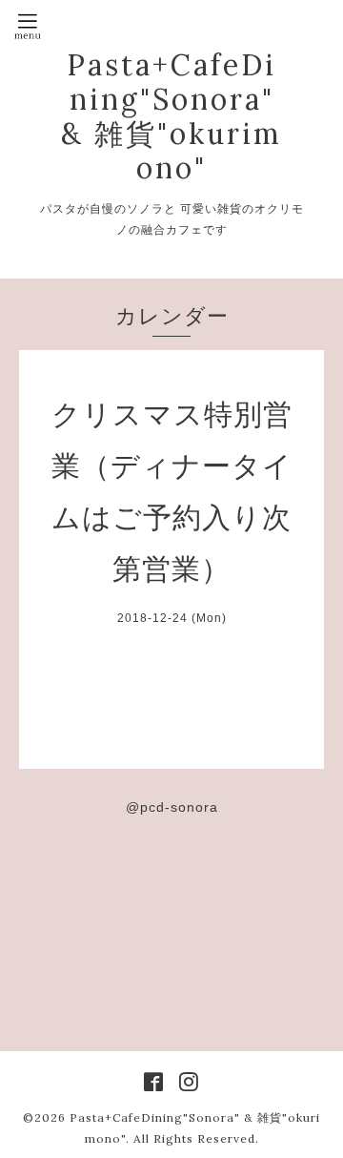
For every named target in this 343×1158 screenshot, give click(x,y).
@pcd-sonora (172, 807)
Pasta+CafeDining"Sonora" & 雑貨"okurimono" (171, 116)
